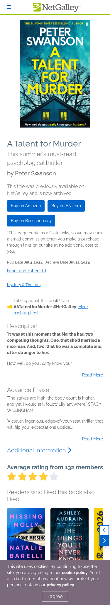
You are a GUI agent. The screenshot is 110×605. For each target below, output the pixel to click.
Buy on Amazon (26, 205)
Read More (92, 375)
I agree (55, 596)
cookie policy (75, 572)
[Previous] (104, 530)
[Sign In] (9, 7)
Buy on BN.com (66, 205)
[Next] (104, 541)
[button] (26, 538)
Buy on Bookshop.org (31, 220)
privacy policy (60, 585)
